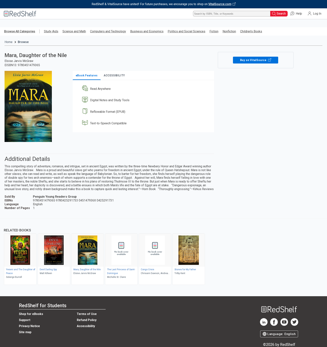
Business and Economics (147, 31)
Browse (23, 42)
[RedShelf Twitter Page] (294, 325)
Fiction (213, 31)
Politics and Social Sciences (186, 31)
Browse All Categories (19, 31)
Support (24, 320)
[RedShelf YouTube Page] (284, 325)
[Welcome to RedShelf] (20, 13)
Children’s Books (251, 31)
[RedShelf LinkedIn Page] (264, 325)
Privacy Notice (29, 326)
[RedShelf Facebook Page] (274, 325)
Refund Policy (87, 320)
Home (8, 42)
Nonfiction (229, 31)
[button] (144, 89)
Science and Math (74, 31)
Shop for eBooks (31, 314)
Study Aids (51, 31)
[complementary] (163, 252)
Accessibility (86, 326)
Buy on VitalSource (253, 60)
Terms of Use (87, 314)
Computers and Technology (108, 31)
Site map (25, 332)
